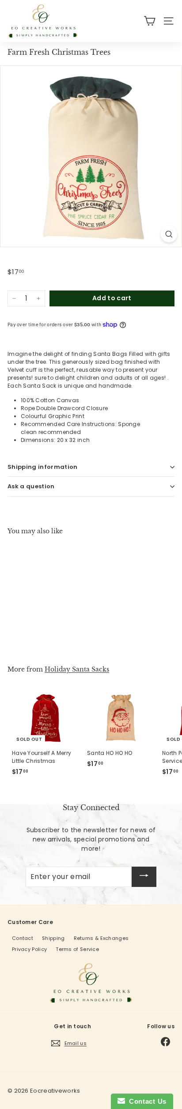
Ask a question (31, 486)
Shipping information (43, 467)
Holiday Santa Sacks (77, 669)
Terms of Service (77, 949)
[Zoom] (169, 234)
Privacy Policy (29, 949)
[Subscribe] (144, 877)
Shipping (53, 938)
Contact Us (146, 1101)
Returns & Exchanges (101, 938)
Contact (22, 938)
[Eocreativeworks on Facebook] (165, 1041)
